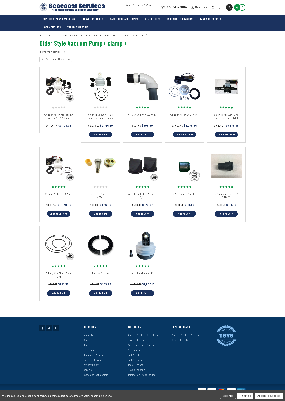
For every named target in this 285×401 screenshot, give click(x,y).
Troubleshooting (78, 27)
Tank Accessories (210, 19)
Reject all (245, 396)
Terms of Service (92, 360)
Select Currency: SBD (137, 5)
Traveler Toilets (93, 19)
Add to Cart (100, 134)
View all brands (180, 340)
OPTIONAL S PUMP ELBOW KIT (142, 115)
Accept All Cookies (268, 396)
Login (219, 7)
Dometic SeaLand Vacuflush (187, 335)
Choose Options (184, 134)
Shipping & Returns (93, 355)
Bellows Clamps (100, 273)
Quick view (59, 83)
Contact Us (89, 340)
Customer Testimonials (95, 375)
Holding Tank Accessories (141, 375)
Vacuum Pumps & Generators (94, 35)
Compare (57, 89)
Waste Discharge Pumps (124, 19)
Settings (228, 396)
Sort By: (45, 59)
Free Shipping (91, 350)
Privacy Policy (91, 365)
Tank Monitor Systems (180, 19)
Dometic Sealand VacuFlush (59, 19)
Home (42, 35)
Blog (85, 345)
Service (87, 370)
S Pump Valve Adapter (184, 194)
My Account (201, 7)
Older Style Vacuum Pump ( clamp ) (129, 35)
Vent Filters (152, 19)
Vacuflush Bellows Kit (142, 273)
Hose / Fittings (52, 27)
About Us (88, 335)
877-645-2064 (176, 7)
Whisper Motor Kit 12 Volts (59, 194)
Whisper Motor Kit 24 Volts (184, 115)
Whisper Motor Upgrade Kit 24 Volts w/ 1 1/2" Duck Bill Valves (58, 118)
